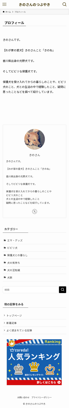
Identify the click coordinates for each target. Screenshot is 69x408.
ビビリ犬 (12, 248)
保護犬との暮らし (17, 255)
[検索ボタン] (64, 4)
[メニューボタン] (4, 4)
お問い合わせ (23, 397)
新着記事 (11, 323)
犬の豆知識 (13, 270)
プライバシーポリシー (41, 397)
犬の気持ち (13, 262)
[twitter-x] (34, 211)
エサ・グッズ (15, 240)
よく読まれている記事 (19, 330)
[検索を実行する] (62, 289)
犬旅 (9, 277)
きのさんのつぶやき (34, 4)
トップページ (14, 315)
